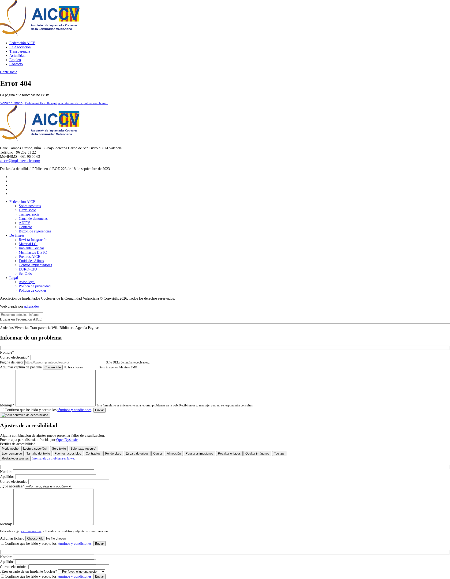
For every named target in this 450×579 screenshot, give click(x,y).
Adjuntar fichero (12, 538)
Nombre (6, 472)
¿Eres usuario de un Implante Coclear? (29, 571)
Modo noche (10, 448)
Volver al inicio (11, 103)
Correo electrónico (14, 481)
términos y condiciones (74, 410)
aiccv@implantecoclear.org (20, 161)
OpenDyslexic (67, 440)
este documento (31, 531)
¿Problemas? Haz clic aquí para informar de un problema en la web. (65, 103)
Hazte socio (8, 72)
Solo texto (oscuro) (83, 448)
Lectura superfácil (35, 448)
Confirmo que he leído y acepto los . (48, 410)
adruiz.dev (32, 306)
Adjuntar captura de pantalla (69, 367)
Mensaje (6, 524)
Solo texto (59, 448)
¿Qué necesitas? (12, 486)
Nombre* (7, 352)
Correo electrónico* (15, 357)
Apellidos (7, 477)
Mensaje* (126, 405)
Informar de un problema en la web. (54, 458)
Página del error (75, 362)
